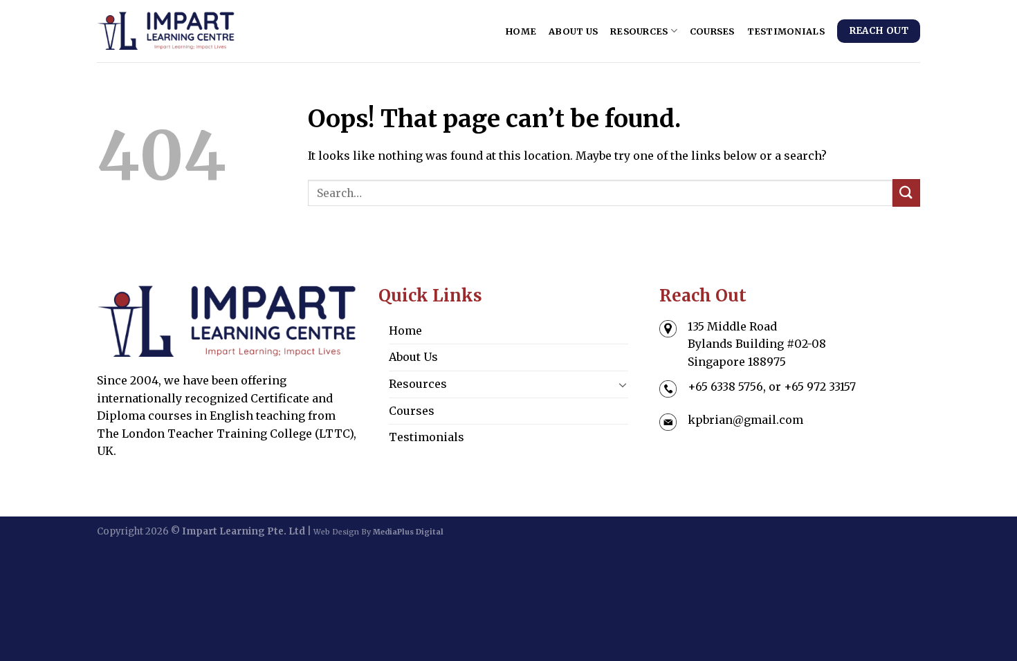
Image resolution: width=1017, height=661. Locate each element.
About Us (573, 31)
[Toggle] (623, 384)
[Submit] (906, 192)
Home (521, 31)
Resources (639, 31)
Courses (712, 31)
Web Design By (378, 532)
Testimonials (786, 31)
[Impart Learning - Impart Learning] (166, 31)
